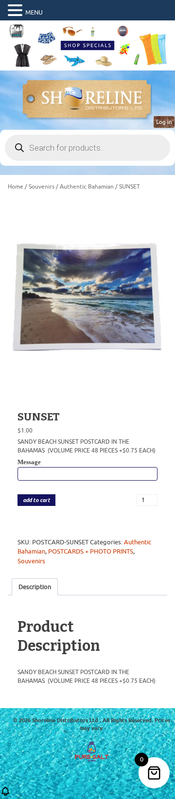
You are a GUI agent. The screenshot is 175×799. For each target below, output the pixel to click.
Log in (164, 122)
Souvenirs (41, 187)
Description (34, 587)
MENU (34, 12)
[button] (16, 10)
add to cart (36, 500)
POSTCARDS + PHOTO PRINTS (90, 551)
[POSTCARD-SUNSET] (87, 297)
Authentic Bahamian (87, 187)
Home (15, 187)
